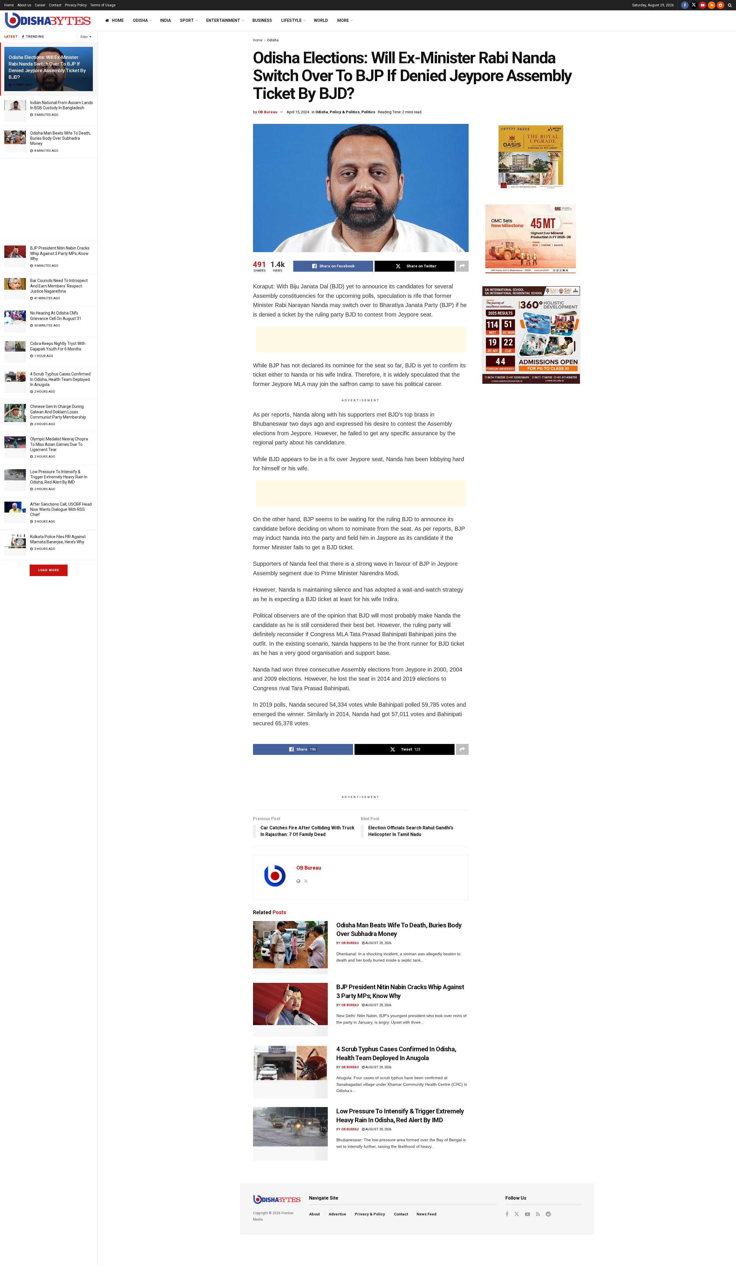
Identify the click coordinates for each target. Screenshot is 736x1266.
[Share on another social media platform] (462, 266)
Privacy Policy (76, 5)
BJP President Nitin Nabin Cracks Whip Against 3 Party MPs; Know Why (59, 253)
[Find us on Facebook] (685, 5)
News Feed (426, 1214)
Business (262, 20)
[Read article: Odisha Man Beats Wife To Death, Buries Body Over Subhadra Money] (290, 948)
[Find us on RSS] (711, 5)
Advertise (337, 1214)
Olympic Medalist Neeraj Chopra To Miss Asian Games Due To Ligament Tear (59, 444)
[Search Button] (730, 5)
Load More (48, 570)
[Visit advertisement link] (531, 158)
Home (9, 5)
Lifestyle (291, 20)
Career (40, 5)
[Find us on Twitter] (693, 5)
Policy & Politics (345, 112)
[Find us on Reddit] (720, 5)
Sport (187, 20)
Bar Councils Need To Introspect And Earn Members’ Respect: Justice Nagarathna (59, 285)
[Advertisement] (48, 199)
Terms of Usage (103, 5)
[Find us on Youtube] (702, 5)
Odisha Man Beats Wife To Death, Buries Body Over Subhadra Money (60, 138)
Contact (55, 5)
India (165, 20)
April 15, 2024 (298, 112)
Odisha (140, 20)
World (321, 20)
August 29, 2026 (378, 943)
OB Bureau (267, 112)
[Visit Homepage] (47, 20)
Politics (368, 112)
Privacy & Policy (370, 1214)
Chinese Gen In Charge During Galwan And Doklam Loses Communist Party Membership (58, 411)
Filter (84, 37)
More (343, 20)
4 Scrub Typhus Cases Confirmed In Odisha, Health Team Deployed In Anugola (60, 379)
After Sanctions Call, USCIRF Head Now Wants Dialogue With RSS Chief (61, 509)
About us (24, 5)
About (314, 1214)
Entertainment (223, 20)
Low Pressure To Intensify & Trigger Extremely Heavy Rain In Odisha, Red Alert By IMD (58, 476)
